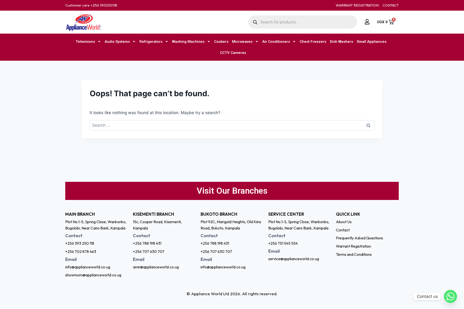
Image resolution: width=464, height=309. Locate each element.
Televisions (85, 41)
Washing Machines (188, 41)
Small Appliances (371, 41)
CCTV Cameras (233, 53)
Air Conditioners (276, 41)
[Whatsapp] (450, 296)
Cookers (221, 41)
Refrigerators (150, 41)
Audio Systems (117, 41)
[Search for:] (232, 125)
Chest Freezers (313, 41)
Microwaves (242, 41)
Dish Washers (341, 41)
